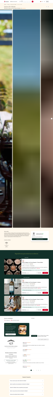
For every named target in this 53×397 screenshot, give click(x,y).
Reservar (45, 292)
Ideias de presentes (14, 1)
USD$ (42, 1)
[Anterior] (1, 118)
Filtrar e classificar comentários (42, 339)
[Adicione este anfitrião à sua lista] (48, 6)
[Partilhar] (46, 6)
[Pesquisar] (32, 1)
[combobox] (26, 2)
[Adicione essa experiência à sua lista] (20, 259)
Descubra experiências (39, 239)
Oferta (39, 292)
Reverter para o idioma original (11, 360)
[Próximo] (51, 118)
